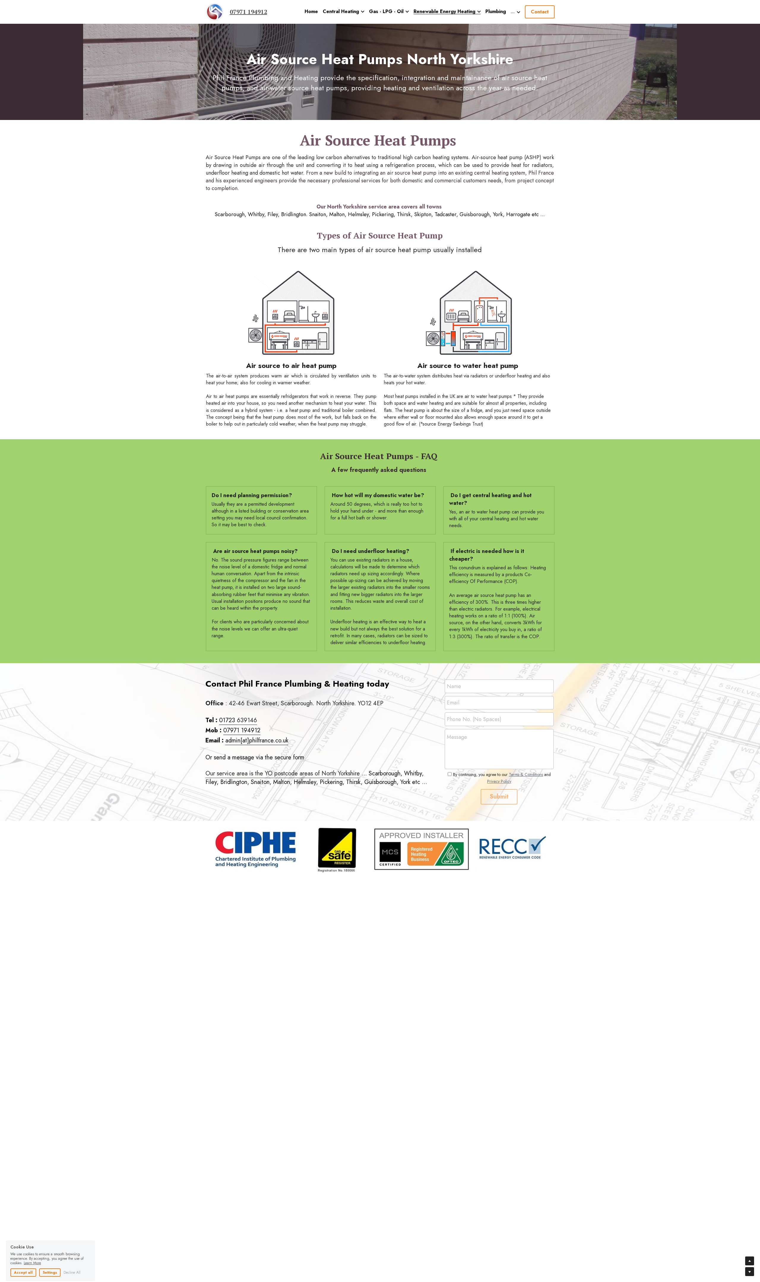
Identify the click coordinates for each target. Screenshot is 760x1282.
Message (457, 737)
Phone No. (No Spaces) (474, 719)
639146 (247, 720)
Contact (540, 11)
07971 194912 (241, 730)
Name (454, 686)
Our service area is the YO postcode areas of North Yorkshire (282, 773)
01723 (228, 720)
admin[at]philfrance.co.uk (256, 740)
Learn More (32, 1243)
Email (453, 702)
